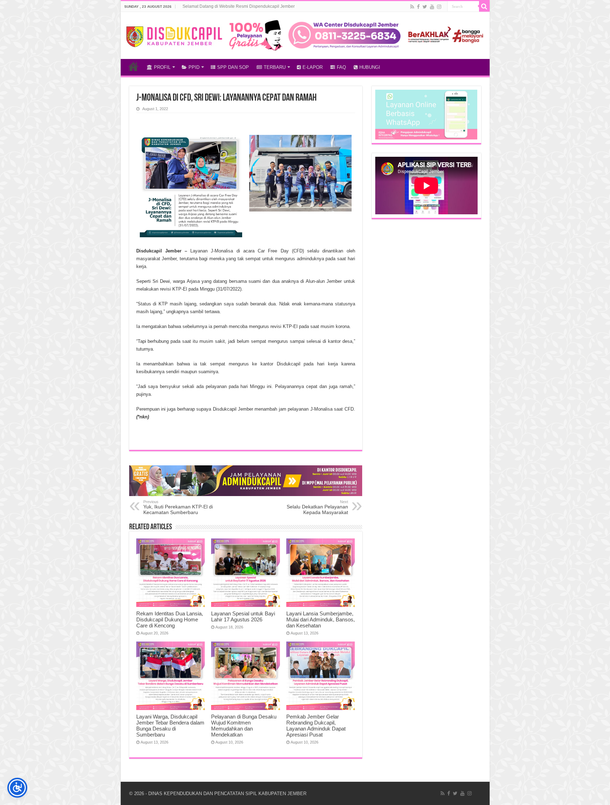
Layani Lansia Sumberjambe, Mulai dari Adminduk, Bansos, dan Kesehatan (320, 619)
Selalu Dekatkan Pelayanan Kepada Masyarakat (317, 507)
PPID (194, 67)
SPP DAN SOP (233, 67)
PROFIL (162, 67)
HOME (133, 66)
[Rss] (412, 6)
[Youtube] (432, 6)
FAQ (341, 67)
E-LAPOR (313, 67)
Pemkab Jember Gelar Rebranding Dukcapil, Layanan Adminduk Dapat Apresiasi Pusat (316, 726)
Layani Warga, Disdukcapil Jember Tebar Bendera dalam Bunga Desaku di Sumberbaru (170, 726)
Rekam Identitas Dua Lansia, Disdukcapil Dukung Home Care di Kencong (169, 619)
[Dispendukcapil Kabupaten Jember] (174, 35)
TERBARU (275, 67)
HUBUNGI (369, 67)
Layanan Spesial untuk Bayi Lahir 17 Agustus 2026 (243, 616)
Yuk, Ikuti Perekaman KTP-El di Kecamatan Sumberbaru (178, 507)
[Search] (484, 6)
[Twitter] (425, 6)
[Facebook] (418, 6)
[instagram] (439, 6)
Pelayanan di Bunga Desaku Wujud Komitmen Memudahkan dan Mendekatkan (243, 726)
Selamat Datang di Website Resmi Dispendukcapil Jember (239, 6)
